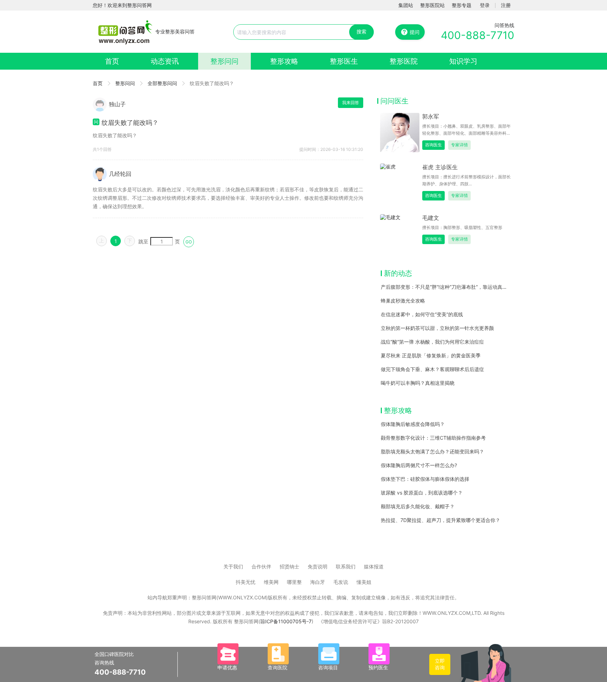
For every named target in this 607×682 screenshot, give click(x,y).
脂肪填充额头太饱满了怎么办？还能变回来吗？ (432, 451)
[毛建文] (399, 233)
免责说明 (317, 566)
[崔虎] (399, 183)
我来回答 (350, 102)
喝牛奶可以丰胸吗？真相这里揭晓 (418, 383)
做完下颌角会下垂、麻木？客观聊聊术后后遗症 (432, 369)
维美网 (271, 582)
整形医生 (344, 61)
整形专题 (461, 5)
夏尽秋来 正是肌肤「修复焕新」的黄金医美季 (431, 355)
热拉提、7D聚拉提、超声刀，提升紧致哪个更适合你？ (440, 520)
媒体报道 (374, 566)
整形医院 (404, 61)
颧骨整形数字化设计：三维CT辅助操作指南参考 (433, 438)
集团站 (405, 5)
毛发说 (340, 582)
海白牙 (317, 582)
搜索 (361, 31)
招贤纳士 (289, 566)
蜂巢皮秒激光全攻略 (403, 301)
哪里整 (294, 582)
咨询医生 (433, 144)
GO (188, 241)
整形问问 (224, 61)
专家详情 (459, 144)
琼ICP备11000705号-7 (286, 621)
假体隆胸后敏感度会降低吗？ (413, 424)
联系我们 (345, 566)
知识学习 (463, 61)
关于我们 (233, 566)
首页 (112, 61)
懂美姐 (364, 582)
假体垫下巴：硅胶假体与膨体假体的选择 (425, 479)
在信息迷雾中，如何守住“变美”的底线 (422, 314)
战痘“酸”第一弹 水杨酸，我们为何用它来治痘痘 (432, 342)
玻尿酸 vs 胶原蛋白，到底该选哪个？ (422, 493)
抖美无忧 (245, 582)
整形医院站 (432, 5)
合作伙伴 (261, 566)
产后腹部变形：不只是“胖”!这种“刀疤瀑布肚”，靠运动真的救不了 (451, 287)
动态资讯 (165, 61)
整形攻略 (284, 61)
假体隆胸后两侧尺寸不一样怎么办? (419, 465)
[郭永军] (399, 132)
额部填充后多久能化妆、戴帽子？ (418, 506)
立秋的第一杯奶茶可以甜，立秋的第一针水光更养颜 (437, 328)
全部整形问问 (162, 83)
